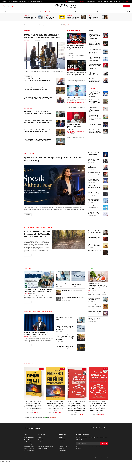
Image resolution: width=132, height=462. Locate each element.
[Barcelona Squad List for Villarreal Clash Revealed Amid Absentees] (105, 124)
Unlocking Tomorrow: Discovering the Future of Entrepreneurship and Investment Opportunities (94, 199)
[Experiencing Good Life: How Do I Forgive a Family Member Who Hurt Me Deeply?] (105, 245)
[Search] (127, 11)
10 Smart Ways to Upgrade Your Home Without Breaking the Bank (94, 109)
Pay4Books (106, 1)
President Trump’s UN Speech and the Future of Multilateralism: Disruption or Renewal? (39, 121)
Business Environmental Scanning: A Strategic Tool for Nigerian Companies (42, 36)
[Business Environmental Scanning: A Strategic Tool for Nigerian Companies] (44, 55)
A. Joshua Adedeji (37, 40)
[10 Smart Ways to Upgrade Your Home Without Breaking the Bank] (105, 109)
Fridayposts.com (27, 457)
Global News (28, 108)
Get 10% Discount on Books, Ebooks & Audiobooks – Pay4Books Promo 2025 (51, 18)
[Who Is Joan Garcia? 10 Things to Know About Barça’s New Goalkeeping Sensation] (105, 116)
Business (48, 15)
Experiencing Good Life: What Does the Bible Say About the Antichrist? (94, 238)
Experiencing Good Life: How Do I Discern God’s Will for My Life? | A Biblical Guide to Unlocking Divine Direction (37, 234)
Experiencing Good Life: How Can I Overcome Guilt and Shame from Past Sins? (94, 231)
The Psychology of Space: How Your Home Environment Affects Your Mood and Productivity (95, 102)
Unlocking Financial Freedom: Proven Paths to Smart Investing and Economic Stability (94, 180)
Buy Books (99, 1)
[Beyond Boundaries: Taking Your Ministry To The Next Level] (105, 252)
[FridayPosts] (66, 6)
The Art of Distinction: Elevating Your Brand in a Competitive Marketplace (94, 193)
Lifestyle (92, 88)
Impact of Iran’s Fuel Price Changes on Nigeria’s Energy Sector (95, 73)
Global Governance (74, 30)
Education (26, 15)
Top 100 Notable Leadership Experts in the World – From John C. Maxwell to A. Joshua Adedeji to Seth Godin (72, 291)
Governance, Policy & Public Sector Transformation (75, 51)
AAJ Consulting (71, 1)
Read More (27, 76)
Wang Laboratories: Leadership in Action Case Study (73, 298)
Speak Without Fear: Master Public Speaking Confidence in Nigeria (94, 153)
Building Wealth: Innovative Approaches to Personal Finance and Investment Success (94, 186)
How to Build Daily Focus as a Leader (62, 283)
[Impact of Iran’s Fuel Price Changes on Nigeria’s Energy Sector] (105, 73)
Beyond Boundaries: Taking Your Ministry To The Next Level (94, 251)
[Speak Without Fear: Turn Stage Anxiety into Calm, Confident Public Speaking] (54, 185)
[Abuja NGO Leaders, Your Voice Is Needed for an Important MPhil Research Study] (40, 17)
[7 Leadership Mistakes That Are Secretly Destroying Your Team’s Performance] (79, 276)
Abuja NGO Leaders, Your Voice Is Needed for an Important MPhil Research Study (30, 18)
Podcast (118, 1)
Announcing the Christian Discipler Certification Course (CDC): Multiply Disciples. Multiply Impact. (73, 18)
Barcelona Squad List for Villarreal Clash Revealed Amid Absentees (95, 124)
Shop (123, 1)
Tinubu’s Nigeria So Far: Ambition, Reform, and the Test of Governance (76, 99)
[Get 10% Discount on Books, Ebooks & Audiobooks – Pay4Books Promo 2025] (62, 17)
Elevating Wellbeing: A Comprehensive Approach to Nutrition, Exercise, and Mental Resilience (97, 286)
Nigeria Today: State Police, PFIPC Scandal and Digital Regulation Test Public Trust (75, 47)
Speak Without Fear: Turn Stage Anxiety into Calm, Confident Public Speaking (53, 159)
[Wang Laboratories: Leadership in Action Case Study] (58, 299)
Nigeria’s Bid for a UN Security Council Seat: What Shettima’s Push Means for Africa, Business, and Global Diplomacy (37, 140)
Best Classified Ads (91, 1)
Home (65, 1)
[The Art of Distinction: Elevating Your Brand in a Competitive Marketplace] (105, 194)
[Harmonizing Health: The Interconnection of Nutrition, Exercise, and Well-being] (105, 299)
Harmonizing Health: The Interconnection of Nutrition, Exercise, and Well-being (94, 298)
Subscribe (126, 6)
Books (33, 410)
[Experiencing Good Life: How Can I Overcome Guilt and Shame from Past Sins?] (105, 232)
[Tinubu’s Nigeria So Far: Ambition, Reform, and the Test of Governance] (76, 90)
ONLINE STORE (28, 363)
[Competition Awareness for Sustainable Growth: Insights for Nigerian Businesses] (60, 81)
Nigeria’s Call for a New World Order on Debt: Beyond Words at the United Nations (38, 88)
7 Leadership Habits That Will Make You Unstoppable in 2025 (94, 173)
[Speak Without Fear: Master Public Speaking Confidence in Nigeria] (105, 154)
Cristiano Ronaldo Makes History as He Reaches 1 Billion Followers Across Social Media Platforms (95, 132)
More (127, 1)
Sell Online (112, 1)
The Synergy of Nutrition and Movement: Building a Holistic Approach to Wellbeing (94, 305)
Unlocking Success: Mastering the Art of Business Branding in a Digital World (93, 206)
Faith (25, 238)
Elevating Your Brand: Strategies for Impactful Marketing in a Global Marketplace (93, 213)
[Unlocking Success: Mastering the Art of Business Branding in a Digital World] (105, 207)
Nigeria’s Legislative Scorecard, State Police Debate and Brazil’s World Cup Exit (26, 1)
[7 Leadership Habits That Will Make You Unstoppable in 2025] (105, 174)
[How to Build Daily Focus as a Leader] (63, 276)
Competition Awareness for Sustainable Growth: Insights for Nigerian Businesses (37, 79)
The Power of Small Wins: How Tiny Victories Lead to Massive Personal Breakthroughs (64, 346)
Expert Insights (81, 1)
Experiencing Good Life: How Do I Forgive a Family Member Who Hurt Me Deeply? (94, 244)
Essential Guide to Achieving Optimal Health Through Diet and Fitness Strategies (94, 312)
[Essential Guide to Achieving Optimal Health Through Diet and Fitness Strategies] (105, 313)
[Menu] (129, 11)
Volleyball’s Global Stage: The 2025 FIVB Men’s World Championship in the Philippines (95, 94)
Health (90, 268)
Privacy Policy (101, 446)
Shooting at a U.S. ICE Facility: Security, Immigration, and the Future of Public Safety (38, 112)
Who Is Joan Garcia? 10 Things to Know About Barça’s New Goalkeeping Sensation (95, 117)
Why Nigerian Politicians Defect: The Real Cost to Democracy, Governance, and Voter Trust (75, 127)
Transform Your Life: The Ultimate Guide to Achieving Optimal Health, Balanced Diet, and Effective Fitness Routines (94, 319)
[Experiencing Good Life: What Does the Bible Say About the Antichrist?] (105, 239)
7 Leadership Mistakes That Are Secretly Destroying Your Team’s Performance (78, 283)
